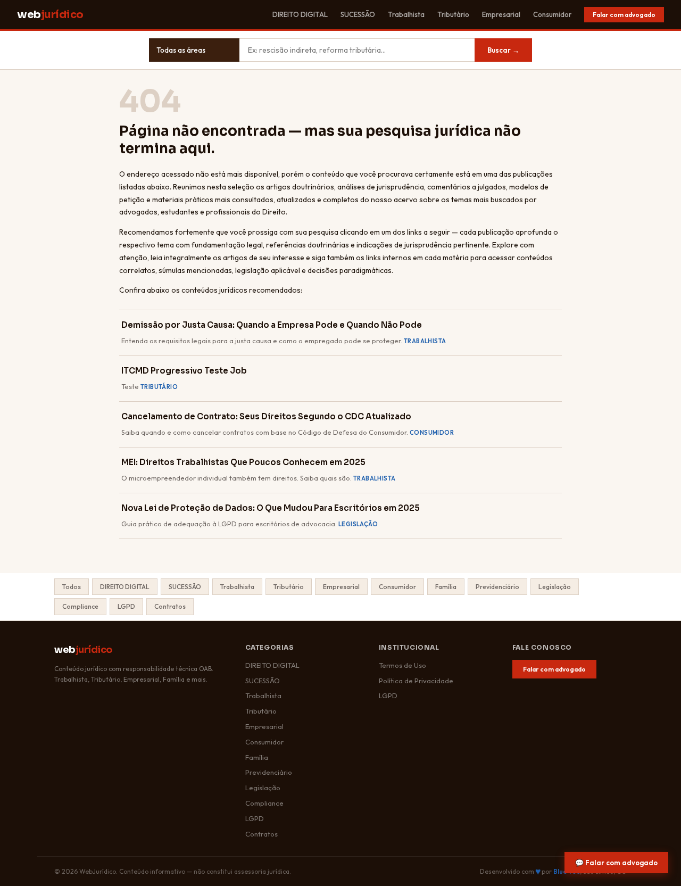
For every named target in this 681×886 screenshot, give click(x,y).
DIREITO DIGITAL (300, 14)
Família (445, 587)
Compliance (80, 606)
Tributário (453, 14)
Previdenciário (497, 587)
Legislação (554, 587)
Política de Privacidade (416, 680)
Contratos (170, 606)
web (50, 14)
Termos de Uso (402, 665)
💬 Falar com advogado (616, 862)
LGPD (126, 606)
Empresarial (501, 14)
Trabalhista (406, 14)
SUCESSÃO (357, 14)
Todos (71, 587)
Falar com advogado (624, 15)
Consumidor (552, 14)
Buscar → (503, 50)
